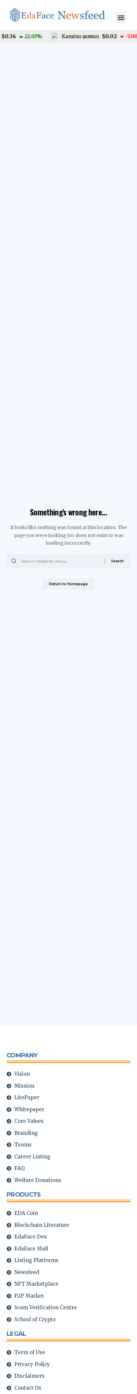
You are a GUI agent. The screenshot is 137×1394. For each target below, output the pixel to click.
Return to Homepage (68, 584)
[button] (120, 17)
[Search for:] (60, 561)
